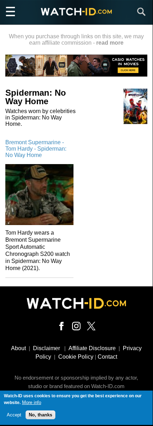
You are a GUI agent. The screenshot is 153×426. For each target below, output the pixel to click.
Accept (14, 414)
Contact (107, 357)
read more (110, 43)
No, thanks (40, 414)
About (18, 348)
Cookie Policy (75, 357)
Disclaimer (46, 348)
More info (31, 402)
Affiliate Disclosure (92, 348)
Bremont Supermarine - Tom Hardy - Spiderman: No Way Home (35, 148)
